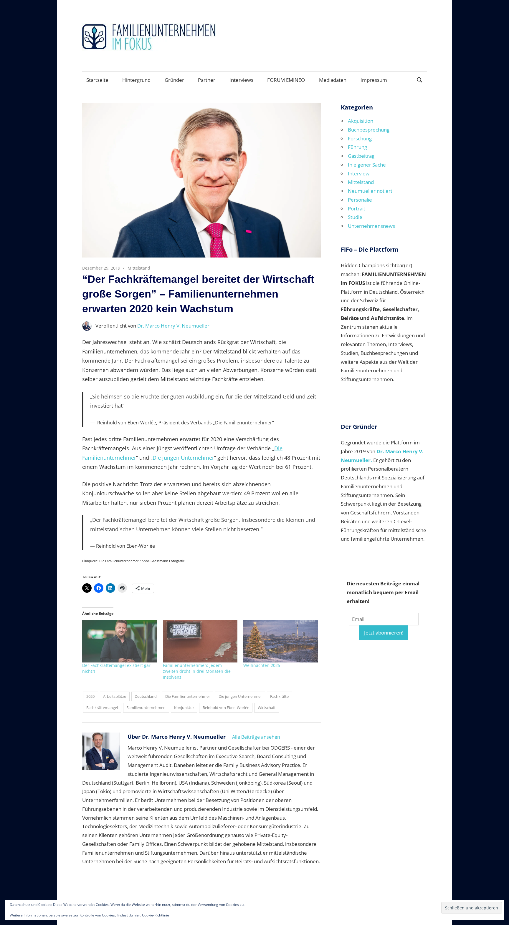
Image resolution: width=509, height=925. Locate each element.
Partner (206, 80)
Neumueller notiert (370, 190)
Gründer (174, 80)
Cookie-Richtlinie (155, 915)
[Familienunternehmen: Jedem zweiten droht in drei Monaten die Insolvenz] (200, 641)
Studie (355, 217)
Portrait (356, 208)
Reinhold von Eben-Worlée (226, 707)
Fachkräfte (279, 696)
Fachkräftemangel (102, 707)
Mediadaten (332, 80)
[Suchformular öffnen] (420, 79)
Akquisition (360, 120)
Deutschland (146, 696)
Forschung (360, 138)
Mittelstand (139, 268)
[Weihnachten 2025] (280, 641)
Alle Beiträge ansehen (256, 737)
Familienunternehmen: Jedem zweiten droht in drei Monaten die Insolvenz (197, 671)
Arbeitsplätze (114, 696)
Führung (357, 147)
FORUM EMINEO (286, 80)
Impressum (374, 80)
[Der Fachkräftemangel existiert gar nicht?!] (119, 641)
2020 (90, 696)
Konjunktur (184, 707)
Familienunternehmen (146, 707)
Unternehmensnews (371, 225)
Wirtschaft (267, 707)
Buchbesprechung (368, 129)
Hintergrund (136, 80)
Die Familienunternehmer (187, 696)
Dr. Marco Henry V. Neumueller (173, 325)
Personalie (360, 199)
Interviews (241, 80)
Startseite (97, 80)
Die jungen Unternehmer (183, 457)
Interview (358, 173)
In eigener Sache (367, 164)
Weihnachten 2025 (261, 665)
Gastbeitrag (361, 155)
